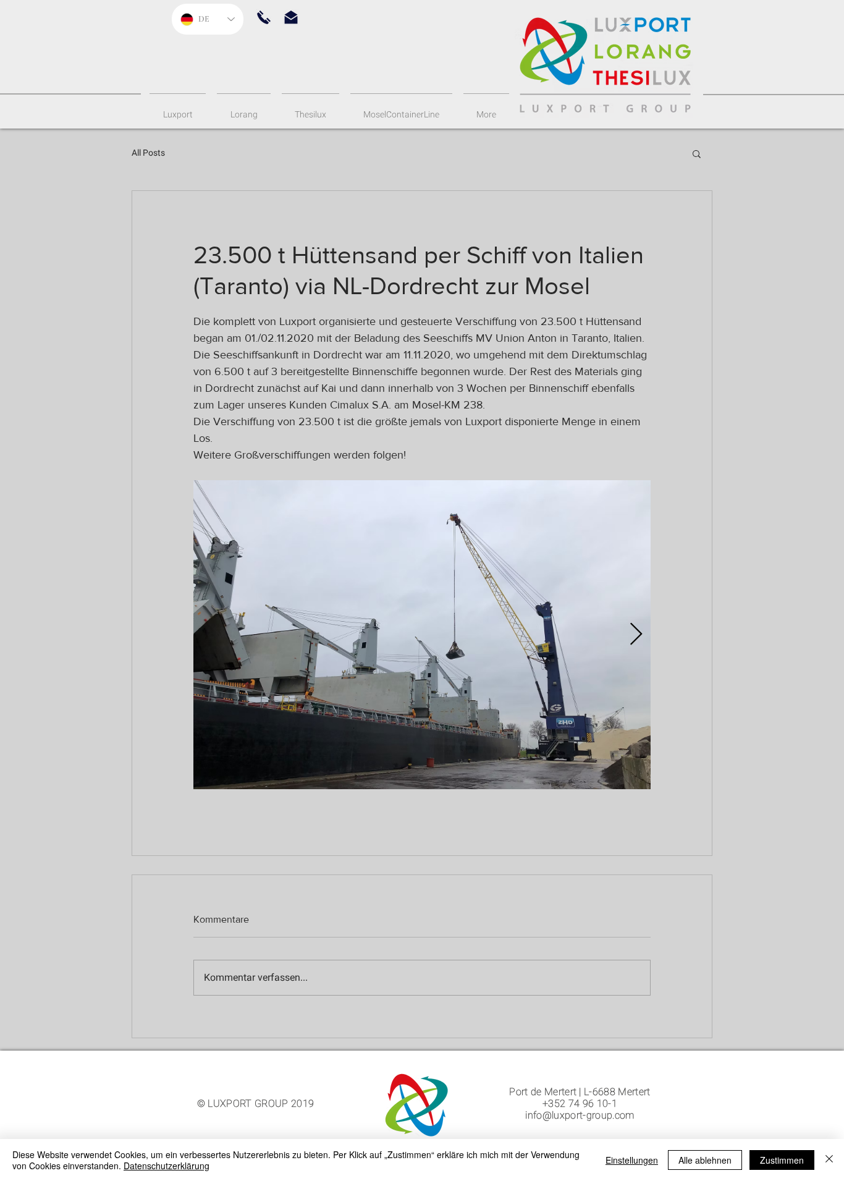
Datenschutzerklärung (166, 1165)
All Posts (148, 153)
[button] (264, 17)
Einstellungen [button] (632, 1160)
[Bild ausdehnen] (422, 634)
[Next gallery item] (636, 635)
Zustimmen (782, 1160)
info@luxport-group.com (579, 1115)
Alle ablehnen (705, 1160)
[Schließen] (829, 1160)
